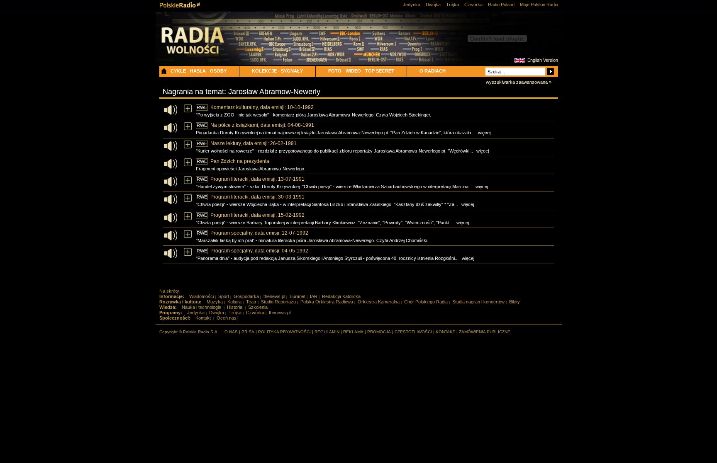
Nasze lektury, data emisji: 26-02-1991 (253, 143)
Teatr (251, 301)
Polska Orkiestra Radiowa (326, 301)
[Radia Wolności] (205, 47)
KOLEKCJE (264, 70)
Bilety (514, 301)
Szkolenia (258, 307)
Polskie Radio (179, 5)
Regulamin (327, 332)
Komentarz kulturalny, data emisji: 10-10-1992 (262, 107)
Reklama (353, 332)
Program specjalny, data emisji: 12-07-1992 (259, 233)
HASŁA (198, 70)
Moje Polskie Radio (539, 4)
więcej (483, 132)
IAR (313, 296)
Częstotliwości (413, 332)
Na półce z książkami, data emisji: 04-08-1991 (262, 125)
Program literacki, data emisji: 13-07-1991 (257, 179)
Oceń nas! (227, 317)
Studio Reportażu (278, 301)
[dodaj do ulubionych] (188, 108)
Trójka (452, 4)
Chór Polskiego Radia (426, 301)
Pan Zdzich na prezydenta (239, 161)
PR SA (247, 332)
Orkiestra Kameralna (379, 301)
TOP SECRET (379, 70)
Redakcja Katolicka (341, 296)
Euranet (297, 296)
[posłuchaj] (172, 109)
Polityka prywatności (284, 332)
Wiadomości (201, 296)
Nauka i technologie (201, 307)
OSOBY (218, 70)
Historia (234, 307)
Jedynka (411, 4)
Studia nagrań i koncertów (478, 301)
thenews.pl (274, 296)
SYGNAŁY (292, 70)
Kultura (234, 301)
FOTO (334, 70)
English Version (542, 60)
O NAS (231, 332)
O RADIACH (432, 70)
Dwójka (433, 4)
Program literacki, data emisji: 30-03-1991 (257, 197)
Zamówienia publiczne (484, 332)
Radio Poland (501, 4)
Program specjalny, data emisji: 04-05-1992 (259, 251)
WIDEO (353, 70)
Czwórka (473, 4)
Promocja (379, 332)
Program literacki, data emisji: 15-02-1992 (257, 215)
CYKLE (178, 70)
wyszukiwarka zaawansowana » (518, 82)
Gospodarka (246, 296)
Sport (223, 296)
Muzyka (215, 301)
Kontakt (203, 317)
